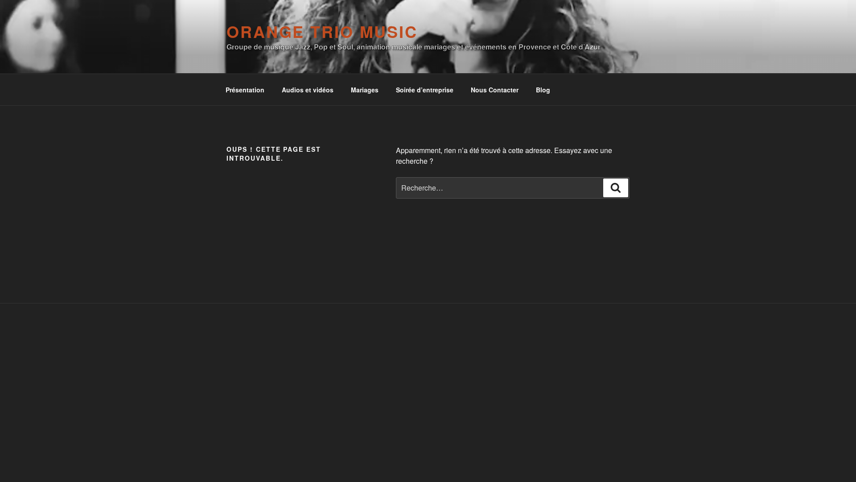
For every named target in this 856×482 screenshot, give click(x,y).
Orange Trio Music (322, 31)
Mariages (365, 89)
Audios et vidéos (307, 89)
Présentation (245, 89)
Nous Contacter (495, 89)
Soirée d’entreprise (424, 89)
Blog (543, 89)
